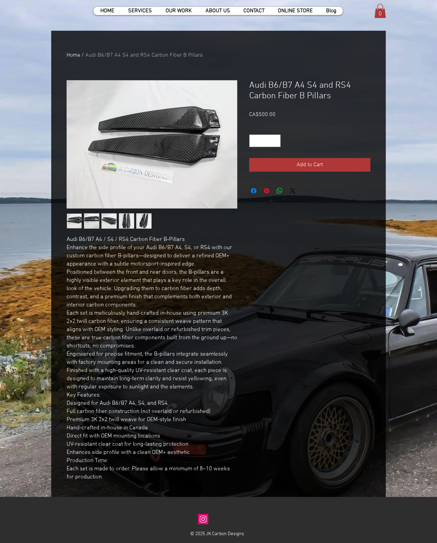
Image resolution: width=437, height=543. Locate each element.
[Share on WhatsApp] (280, 191)
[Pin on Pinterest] (267, 191)
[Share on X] (292, 191)
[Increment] (275, 141)
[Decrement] (254, 141)
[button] (380, 11)
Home (73, 55)
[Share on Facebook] (254, 191)
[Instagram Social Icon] (203, 519)
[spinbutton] (265, 141)
